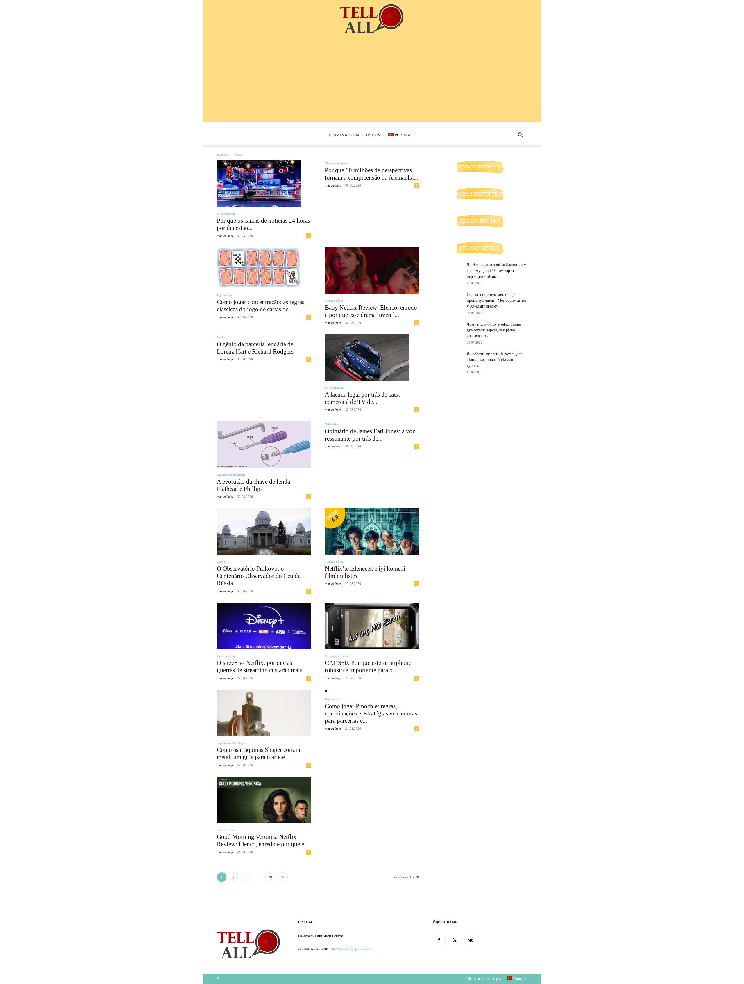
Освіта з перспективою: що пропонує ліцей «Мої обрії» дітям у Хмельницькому (496, 300)
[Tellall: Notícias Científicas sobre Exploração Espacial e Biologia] (372, 19)
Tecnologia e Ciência (337, 656)
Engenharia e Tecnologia (231, 474)
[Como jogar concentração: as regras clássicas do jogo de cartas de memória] (264, 267)
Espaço (221, 561)
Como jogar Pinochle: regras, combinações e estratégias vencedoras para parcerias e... (371, 713)
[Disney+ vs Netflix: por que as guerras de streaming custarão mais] (264, 626)
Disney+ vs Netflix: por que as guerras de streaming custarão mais (259, 666)
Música (221, 337)
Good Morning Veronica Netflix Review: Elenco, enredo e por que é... (262, 840)
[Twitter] (454, 940)
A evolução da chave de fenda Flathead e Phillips (253, 485)
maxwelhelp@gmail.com (351, 948)
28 (270, 877)
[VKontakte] (470, 940)
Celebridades (332, 424)
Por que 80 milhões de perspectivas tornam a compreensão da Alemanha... (371, 174)
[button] (520, 135)
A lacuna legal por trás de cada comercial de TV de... (362, 398)
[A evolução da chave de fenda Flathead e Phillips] (264, 444)
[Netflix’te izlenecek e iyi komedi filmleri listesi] (372, 531)
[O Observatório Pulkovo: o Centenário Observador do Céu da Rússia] (264, 531)
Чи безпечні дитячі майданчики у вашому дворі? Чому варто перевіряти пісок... (496, 271)
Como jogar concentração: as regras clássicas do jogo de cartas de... (260, 306)
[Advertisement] (372, 81)
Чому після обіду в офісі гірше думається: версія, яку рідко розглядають (494, 330)
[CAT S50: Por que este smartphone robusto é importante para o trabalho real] (372, 626)
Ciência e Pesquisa (336, 163)
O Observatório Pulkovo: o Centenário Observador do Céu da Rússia (259, 576)
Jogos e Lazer (225, 295)
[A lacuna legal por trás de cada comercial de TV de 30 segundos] (372, 357)
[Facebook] (439, 940)
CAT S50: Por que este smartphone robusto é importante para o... (368, 666)
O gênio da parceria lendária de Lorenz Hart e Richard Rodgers (255, 348)
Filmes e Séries (334, 300)
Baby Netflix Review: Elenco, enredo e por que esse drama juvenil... (371, 311)
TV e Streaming (226, 213)
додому (223, 154)
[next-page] (283, 877)
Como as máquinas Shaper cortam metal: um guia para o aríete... (258, 753)
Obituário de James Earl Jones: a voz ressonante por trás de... (370, 435)
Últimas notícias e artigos (354, 135)
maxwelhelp (225, 235)
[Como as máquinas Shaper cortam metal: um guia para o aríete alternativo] (264, 713)
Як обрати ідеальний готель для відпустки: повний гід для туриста (494, 360)
